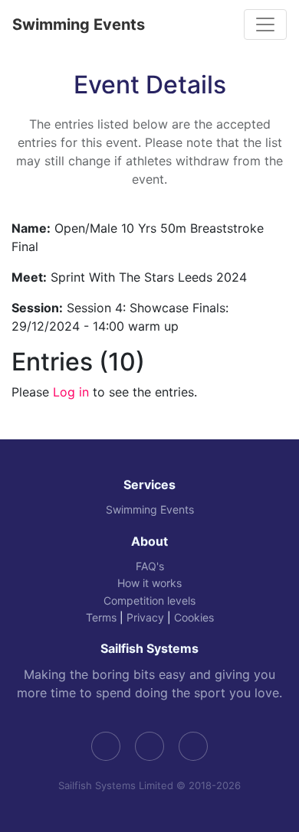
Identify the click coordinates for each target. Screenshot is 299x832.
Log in (71, 392)
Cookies (194, 617)
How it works (149, 582)
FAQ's (150, 566)
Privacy (145, 617)
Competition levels (150, 600)
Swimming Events (78, 24)
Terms (101, 617)
